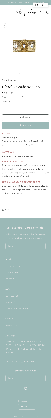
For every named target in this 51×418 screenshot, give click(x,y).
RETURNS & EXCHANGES (17, 309)
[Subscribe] (42, 246)
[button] (3, 12)
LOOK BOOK (11, 273)
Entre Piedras (22, 416)
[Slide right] (32, 74)
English (24, 406)
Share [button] (7, 210)
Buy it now (25, 125)
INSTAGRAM (11, 326)
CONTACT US (11, 296)
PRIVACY (9, 279)
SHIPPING (10, 302)
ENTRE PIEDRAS (13, 267)
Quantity (6, 101)
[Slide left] (20, 74)
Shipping (5, 97)
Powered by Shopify (33, 416)
